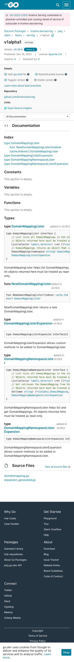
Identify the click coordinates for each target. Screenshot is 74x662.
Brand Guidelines (53, 570)
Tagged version (16, 79)
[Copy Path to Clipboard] (52, 35)
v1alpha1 (45, 35)
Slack (7, 601)
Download (49, 548)
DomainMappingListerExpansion (31, 255)
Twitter (8, 590)
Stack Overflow (52, 529)
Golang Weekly (12, 617)
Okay (66, 652)
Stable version (45, 79)
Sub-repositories (13, 554)
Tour (46, 523)
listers (18, 35)
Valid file (17, 74)
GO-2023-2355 (18, 15)
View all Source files (56, 466)
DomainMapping (59, 391)
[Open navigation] (66, 4)
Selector (45, 244)
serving (31, 35)
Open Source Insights (19, 108)
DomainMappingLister (28, 226)
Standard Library (13, 548)
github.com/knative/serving (19, 96)
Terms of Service (37, 635)
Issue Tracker (51, 559)
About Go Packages (15, 559)
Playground (50, 518)
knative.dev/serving (42, 31)
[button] (5, 74)
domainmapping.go (16, 475)
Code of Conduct (53, 576)
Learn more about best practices (22, 85)
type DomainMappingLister (21, 143)
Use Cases (10, 518)
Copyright (37, 630)
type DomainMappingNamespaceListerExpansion (36, 163)
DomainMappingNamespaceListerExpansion (37, 395)
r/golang (9, 606)
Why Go (10, 512)
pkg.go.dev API (13, 565)
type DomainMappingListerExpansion (28, 155)
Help (46, 534)
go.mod (18, 74)
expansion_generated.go (20, 480)
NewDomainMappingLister (31, 284)
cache (59, 295)
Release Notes (52, 565)
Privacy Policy (38, 640)
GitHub (8, 595)
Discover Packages (15, 31)
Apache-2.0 (55, 54)
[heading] (14, 5)
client (7, 35)
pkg (60, 31)
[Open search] (58, 4)
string (50, 251)
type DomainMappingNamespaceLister (29, 159)
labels (35, 244)
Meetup (8, 612)
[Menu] (37, 116)
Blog (46, 554)
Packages (11, 542)
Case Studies (11, 523)
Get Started (52, 512)
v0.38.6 (13, 49)
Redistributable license (51, 74)
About (48, 542)
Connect (10, 583)
